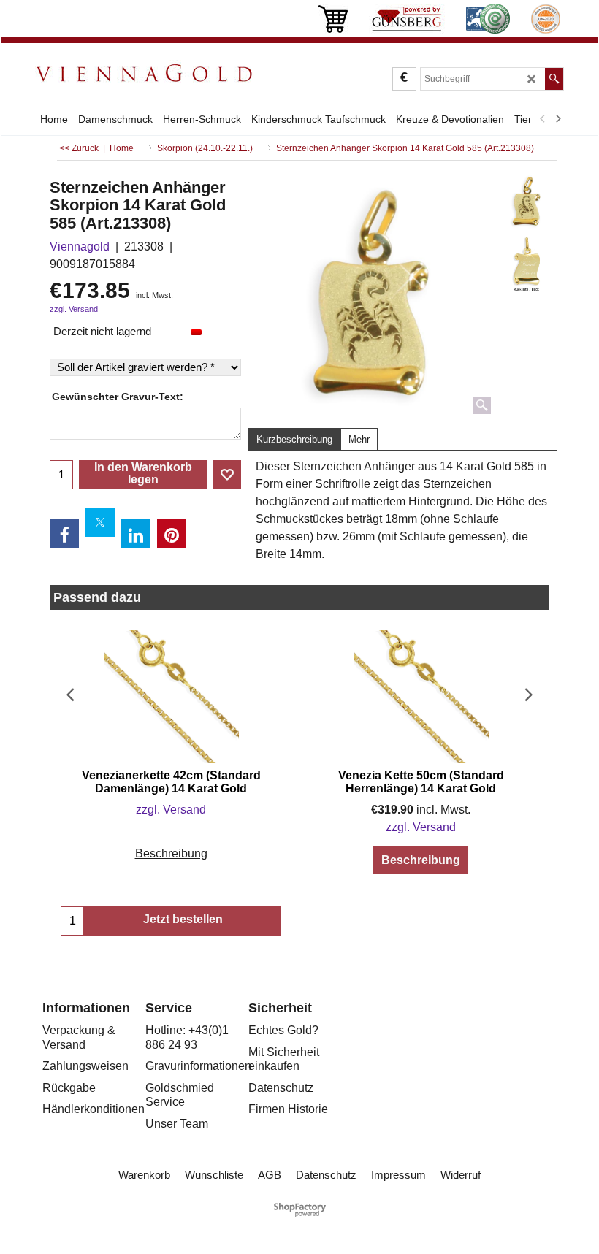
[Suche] (554, 79)
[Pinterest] (171, 533)
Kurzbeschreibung (294, 439)
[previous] (542, 119)
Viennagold (80, 246)
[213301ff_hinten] (526, 263)
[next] (557, 119)
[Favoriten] (227, 475)
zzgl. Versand (74, 309)
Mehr (359, 439)
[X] (100, 522)
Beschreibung (171, 853)
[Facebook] (64, 533)
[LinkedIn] (135, 533)
